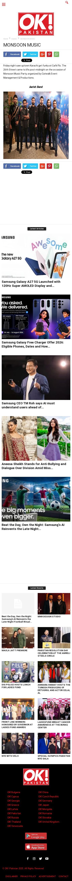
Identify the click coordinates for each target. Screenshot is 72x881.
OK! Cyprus (13, 796)
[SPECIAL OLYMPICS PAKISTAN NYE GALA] (54, 743)
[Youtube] (47, 859)
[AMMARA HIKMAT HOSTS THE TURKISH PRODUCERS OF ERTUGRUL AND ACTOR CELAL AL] (54, 672)
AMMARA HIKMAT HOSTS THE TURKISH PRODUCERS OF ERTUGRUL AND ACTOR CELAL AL (54, 689)
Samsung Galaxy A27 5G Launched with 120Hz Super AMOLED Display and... (31, 284)
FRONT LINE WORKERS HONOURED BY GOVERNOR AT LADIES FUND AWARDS (17, 725)
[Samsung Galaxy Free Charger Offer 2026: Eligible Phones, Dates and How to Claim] (36, 317)
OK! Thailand (14, 821)
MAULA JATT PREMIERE (14, 650)
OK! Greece (13, 805)
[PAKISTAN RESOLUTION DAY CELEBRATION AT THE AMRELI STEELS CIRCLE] (54, 637)
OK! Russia (13, 817)
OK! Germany (45, 800)
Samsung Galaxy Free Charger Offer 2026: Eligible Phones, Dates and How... (33, 344)
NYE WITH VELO (10, 756)
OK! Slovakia (44, 817)
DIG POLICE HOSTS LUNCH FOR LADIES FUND (16, 686)
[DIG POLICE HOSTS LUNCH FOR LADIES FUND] (18, 671)
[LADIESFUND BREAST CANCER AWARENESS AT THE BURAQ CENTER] (54, 709)
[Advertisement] (36, 200)
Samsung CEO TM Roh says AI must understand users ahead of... (28, 405)
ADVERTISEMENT (47, 876)
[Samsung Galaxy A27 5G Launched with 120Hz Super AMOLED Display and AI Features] (36, 256)
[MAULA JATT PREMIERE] (18, 637)
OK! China (43, 792)
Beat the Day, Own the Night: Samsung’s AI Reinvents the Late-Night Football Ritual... (17, 619)
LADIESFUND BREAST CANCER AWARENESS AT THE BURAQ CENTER (54, 725)
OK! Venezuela (15, 826)
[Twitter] (41, 859)
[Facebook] (28, 859)
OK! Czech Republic (48, 796)
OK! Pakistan (14, 813)
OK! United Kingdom (48, 821)
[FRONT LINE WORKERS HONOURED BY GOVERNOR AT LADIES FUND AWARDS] (18, 709)
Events (14, 39)
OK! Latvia (12, 809)
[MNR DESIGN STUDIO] (54, 604)
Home (5, 39)
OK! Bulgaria (13, 792)
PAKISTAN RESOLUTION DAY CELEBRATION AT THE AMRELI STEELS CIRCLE (54, 653)
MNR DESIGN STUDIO (49, 616)
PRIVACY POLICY (28, 876)
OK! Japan (43, 805)
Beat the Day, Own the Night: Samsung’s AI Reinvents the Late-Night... (33, 527)
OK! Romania (45, 813)
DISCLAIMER (12, 876)
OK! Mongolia (45, 809)
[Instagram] (35, 859)
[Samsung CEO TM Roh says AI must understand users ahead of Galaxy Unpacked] (36, 377)
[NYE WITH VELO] (18, 743)
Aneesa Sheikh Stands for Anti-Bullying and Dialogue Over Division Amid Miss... (34, 466)
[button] (66, 4)
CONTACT (63, 876)
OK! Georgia (13, 800)
